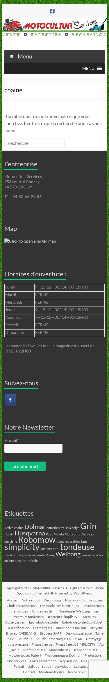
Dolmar (35, 526)
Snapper (46, 549)
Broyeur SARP (51, 633)
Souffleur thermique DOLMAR (59, 639)
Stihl (56, 549)
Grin (88, 526)
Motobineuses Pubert (24, 655)
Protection (93, 655)
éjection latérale (26, 560)
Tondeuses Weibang (74, 611)
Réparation (68, 661)
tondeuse (77, 547)
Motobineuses (34, 650)
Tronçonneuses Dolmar (63, 655)
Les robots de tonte (43, 622)
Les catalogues (85, 666)
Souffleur (25, 639)
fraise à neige (69, 528)
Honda (9, 534)
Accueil (12, 600)
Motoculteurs (59, 650)
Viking (50, 555)
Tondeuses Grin (44, 611)
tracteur (10, 555)
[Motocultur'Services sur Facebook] (10, 399)
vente (41, 555)
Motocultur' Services (79, 534)
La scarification (17, 628)
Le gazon (95, 600)
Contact (29, 672)
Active (8, 528)
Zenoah (86, 555)
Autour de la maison (71, 628)
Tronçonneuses (85, 650)
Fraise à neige (42, 644)
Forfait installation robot (32, 666)
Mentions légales (51, 672)
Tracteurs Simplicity (62, 617)
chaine (19, 528)
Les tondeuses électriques (59, 605)
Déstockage (52, 600)
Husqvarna (30, 533)
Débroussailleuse (78, 633)
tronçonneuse (26, 555)
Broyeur (96, 628)
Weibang (68, 554)
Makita (59, 534)
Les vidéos (62, 666)
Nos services (16, 661)
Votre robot (31, 600)
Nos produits (75, 600)
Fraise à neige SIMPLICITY (76, 644)
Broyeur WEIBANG (21, 633)
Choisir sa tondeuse (21, 605)
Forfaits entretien (43, 661)
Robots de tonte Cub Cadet (82, 622)
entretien (53, 528)
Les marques (42, 628)
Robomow (37, 539)
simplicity (22, 547)
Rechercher (77, 672)
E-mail (12, 440)
